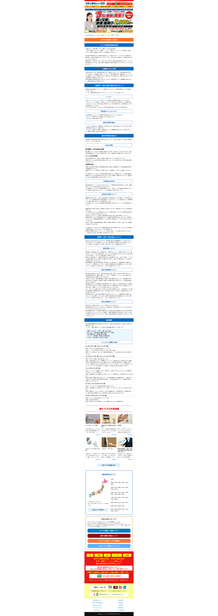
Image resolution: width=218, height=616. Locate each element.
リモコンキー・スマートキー (107, 448)
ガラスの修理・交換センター (109, 531)
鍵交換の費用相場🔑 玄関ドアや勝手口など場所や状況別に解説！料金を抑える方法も (125, 450)
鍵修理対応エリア (97, 600)
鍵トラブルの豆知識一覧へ (109, 465)
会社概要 (130, 6)
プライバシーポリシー (97, 607)
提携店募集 (120, 607)
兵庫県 (112, 35)
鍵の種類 (121, 602)
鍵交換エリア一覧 (105, 35)
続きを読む (98, 434)
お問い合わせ (97, 610)
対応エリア (94, 6)
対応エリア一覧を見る (98, 510)
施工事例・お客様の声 (119, 6)
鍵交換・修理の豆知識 (105, 6)
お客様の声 (120, 600)
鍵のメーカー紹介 (97, 605)
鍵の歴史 (119, 425)
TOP (87, 6)
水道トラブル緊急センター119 (109, 546)
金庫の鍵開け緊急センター (109, 536)
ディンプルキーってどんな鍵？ (92, 425)
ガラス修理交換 (120, 610)
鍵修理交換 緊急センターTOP (92, 35)
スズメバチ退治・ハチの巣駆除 (109, 541)
